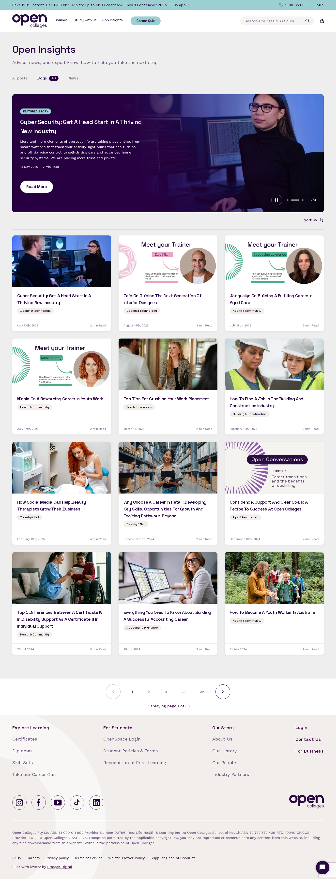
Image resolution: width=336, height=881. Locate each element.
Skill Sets (22, 762)
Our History (224, 750)
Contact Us (308, 739)
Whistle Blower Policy (126, 858)
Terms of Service (88, 858)
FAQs (16, 858)
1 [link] (132, 691)
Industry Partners (230, 774)
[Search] (307, 20)
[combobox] (277, 20)
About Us (222, 739)
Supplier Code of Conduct (173, 858)
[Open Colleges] (306, 802)
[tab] (288, 200)
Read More (36, 182)
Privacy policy (57, 858)
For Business (309, 751)
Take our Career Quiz (34, 774)
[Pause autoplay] (276, 200)
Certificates (24, 739)
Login (301, 727)
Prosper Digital (59, 867)
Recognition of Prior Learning (134, 762)
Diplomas (22, 750)
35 (202, 691)
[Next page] (222, 691)
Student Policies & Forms (130, 750)
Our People (224, 762)
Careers (33, 858)
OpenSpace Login (122, 739)
